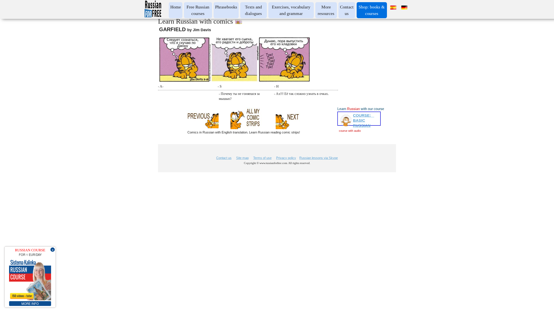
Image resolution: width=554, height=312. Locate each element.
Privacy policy (286, 158)
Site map (242, 158)
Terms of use (262, 158)
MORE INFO (30, 303)
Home (175, 7)
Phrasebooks (226, 7)
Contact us (224, 158)
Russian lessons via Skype (318, 158)
